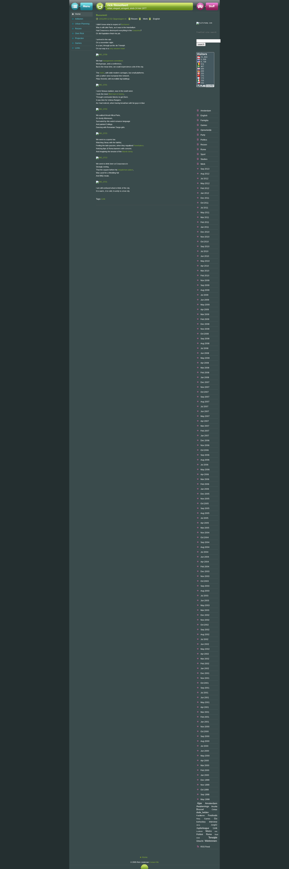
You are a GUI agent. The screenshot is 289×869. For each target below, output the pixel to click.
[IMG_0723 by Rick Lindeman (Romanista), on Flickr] (101, 133)
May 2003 (205, 605)
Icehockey (201, 822)
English (204, 115)
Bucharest (125, 24)
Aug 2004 (205, 547)
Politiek (199, 834)
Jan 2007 (205, 435)
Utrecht (199, 841)
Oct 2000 (205, 731)
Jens (198, 825)
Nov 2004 (205, 533)
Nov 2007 (205, 387)
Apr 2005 (205, 523)
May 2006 (205, 469)
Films (198, 819)
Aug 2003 (205, 591)
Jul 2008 (204, 348)
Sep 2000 (205, 736)
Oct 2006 (205, 450)
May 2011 (205, 212)
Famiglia (204, 120)
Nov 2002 (205, 620)
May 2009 (205, 305)
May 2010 (205, 261)
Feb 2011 (205, 222)
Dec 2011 (205, 198)
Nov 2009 (205, 280)
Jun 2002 (205, 644)
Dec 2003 (205, 571)
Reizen (78, 28)
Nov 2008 (205, 329)
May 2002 (205, 649)
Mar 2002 (205, 659)
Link (215, 828)
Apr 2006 (205, 474)
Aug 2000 (205, 741)
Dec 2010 (205, 232)
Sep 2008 (205, 338)
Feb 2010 (205, 275)
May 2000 (205, 756)
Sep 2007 (205, 397)
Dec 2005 (205, 494)
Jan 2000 (205, 775)
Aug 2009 (205, 290)
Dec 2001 (205, 673)
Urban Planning (82, 24)
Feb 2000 (205, 770)
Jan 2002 (205, 668)
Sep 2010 (205, 246)
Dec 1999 (205, 780)
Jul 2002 (204, 639)
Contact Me (154, 862)
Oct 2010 (205, 241)
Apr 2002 (205, 654)
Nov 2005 (205, 499)
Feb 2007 (205, 431)
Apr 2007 (205, 421)
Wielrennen (211, 840)
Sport (203, 154)
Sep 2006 (205, 455)
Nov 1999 (205, 785)
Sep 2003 (205, 586)
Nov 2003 (205, 576)
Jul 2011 (204, 208)
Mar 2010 (205, 271)
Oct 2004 (205, 537)
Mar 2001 (205, 712)
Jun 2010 (205, 256)
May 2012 (205, 183)
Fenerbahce (138, 145)
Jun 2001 (205, 697)
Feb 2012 (205, 188)
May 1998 (205, 799)
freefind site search (206, 32)
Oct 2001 (205, 683)
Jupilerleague (202, 828)
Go (215, 818)
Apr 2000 (205, 760)
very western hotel (117, 48)
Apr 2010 (205, 266)
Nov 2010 (205, 237)
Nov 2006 (205, 445)
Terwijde (212, 837)
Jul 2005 (204, 518)
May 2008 (205, 358)
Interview (213, 822)
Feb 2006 (205, 484)
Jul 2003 (204, 596)
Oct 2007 (205, 392)
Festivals (212, 815)
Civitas (214, 809)
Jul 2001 (204, 693)
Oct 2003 (205, 581)
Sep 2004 (205, 542)
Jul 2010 (204, 251)
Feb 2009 (205, 319)
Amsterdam (206, 111)
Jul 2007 (204, 406)
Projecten (79, 38)
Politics (204, 140)
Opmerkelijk (206, 130)
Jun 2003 (205, 600)
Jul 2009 (204, 295)
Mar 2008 (205, 368)
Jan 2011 (205, 227)
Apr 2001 (205, 707)
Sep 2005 (205, 508)
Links (77, 48)
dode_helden (202, 812)
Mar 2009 (205, 314)
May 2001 (205, 702)
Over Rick (79, 33)
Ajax (199, 803)
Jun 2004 (205, 557)
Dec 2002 (205, 615)
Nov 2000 (205, 727)
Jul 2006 (204, 465)
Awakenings (202, 806)
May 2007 (205, 416)
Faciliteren (200, 815)
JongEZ (214, 825)
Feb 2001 (205, 717)
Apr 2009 (205, 309)
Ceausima (136, 30)
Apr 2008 (205, 363)
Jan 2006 (205, 489)
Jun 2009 (205, 300)
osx (216, 831)
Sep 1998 (205, 794)
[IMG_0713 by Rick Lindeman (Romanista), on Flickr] (101, 158)
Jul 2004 (204, 552)
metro (102, 73)
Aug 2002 (205, 634)
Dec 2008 (205, 324)
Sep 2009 (205, 285)
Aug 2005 (205, 513)
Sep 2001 (205, 688)
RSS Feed (205, 847)
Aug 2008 (205, 343)
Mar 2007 (205, 426)
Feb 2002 (205, 663)
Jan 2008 (205, 377)
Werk (203, 164)
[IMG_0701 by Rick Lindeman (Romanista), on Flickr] (101, 85)
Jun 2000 (205, 751)
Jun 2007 (205, 411)
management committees (113, 61)
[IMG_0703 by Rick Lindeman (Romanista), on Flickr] (101, 109)
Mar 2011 (205, 217)
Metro (209, 831)
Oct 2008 (205, 334)
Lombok (199, 831)
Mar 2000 (205, 765)
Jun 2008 (205, 353)
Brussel (200, 809)
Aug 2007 (205, 402)
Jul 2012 (204, 178)
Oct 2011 (205, 203)
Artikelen (79, 19)
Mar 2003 (205, 610)
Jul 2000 (204, 746)
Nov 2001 (205, 678)
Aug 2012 (205, 174)
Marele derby (127, 152)
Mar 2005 (205, 528)
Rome (203, 149)
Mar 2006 (205, 479)
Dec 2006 (205, 440)
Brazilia (214, 806)
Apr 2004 (205, 562)
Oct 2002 (205, 625)
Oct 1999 (205, 790)
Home (78, 14)
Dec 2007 (205, 382)
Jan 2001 (205, 722)
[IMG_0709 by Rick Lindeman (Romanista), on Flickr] (101, 55)
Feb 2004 (205, 566)
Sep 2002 (205, 630)
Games (78, 43)
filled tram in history (116, 94)
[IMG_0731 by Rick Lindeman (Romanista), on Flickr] (101, 182)
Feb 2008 (205, 372)
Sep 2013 (205, 169)
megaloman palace (125, 170)
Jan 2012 (205, 193)
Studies (204, 159)
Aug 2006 (205, 460)
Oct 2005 (205, 503)
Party (203, 135)
